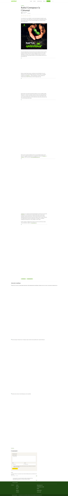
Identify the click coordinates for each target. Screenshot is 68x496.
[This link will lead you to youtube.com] (14, 486)
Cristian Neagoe (25, 12)
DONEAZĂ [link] (48, 1)
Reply (36, 475)
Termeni (38, 488)
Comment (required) (14, 455)
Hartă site (17, 490)
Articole (17, 485)
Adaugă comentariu (15, 468)
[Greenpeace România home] (14, 1)
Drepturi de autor (39, 490)
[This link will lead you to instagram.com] (15, 486)
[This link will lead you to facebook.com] (11, 486)
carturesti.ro (28, 75)
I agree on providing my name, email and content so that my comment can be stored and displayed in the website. (24, 466)
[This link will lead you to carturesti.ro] (34, 36)
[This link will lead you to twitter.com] (12, 486)
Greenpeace (22, 5)
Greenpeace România (15, 482)
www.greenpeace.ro (34, 222)
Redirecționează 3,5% (40, 485)
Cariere (17, 488)
